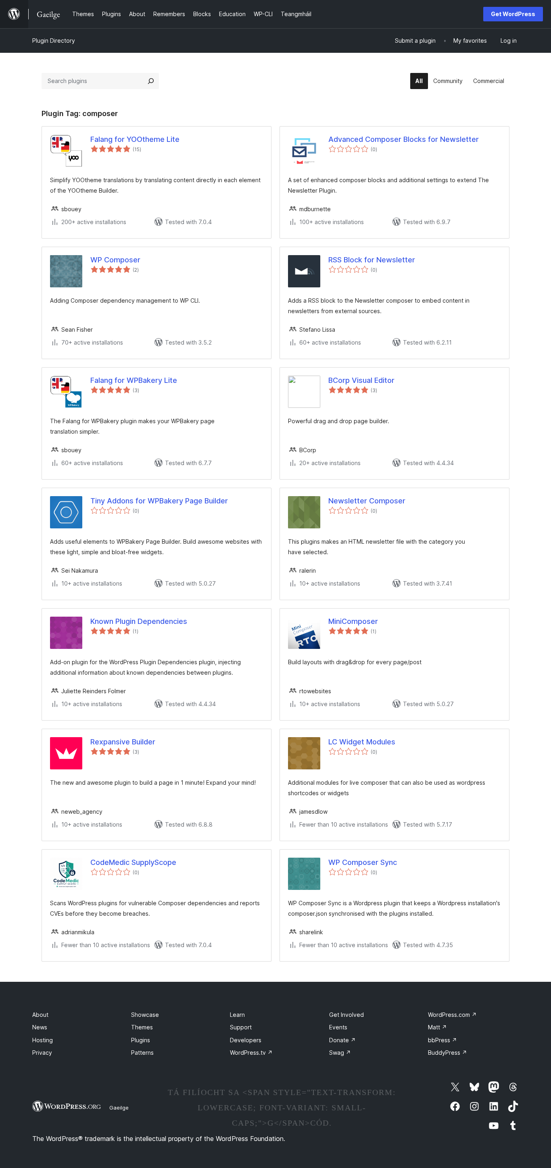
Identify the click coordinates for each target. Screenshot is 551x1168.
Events (338, 1027)
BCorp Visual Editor (361, 380)
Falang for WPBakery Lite (133, 380)
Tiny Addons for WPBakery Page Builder (159, 501)
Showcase (145, 1014)
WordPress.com (452, 1014)
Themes (142, 1027)
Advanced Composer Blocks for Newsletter (403, 139)
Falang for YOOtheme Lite (134, 139)
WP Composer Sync (362, 862)
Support (241, 1027)
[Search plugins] (151, 81)
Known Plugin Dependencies (138, 621)
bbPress (442, 1040)
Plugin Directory (53, 40)
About (40, 1014)
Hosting (42, 1040)
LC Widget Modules (361, 742)
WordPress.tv (251, 1052)
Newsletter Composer (366, 501)
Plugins (140, 1040)
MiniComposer (353, 621)
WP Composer (115, 260)
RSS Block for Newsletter (371, 260)
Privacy (42, 1052)
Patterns (142, 1052)
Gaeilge (119, 1107)
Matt (437, 1027)
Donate (342, 1040)
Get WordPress (513, 13)
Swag (340, 1052)
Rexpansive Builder (122, 742)
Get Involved (346, 1014)
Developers (245, 1040)
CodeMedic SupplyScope (133, 862)
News (39, 1027)
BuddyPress (447, 1052)
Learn (237, 1014)
